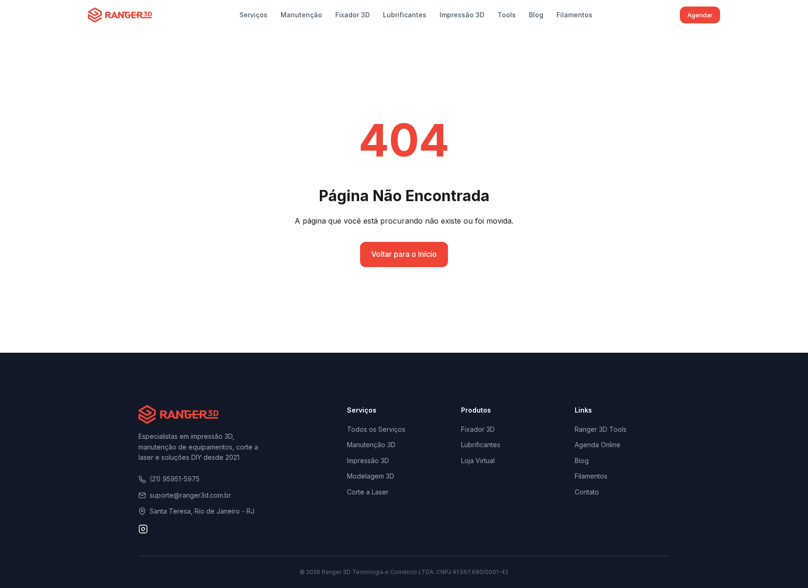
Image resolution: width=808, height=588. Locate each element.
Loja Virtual (478, 461)
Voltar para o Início (404, 254)
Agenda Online (597, 445)
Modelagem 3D (370, 476)
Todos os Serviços (376, 429)
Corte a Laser (368, 492)
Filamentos (574, 15)
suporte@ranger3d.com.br (190, 495)
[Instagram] (143, 530)
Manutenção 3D (371, 445)
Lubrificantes (404, 15)
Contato (587, 492)
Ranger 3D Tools (601, 429)
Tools (507, 15)
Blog (536, 15)
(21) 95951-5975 (175, 479)
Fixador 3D (352, 15)
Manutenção (301, 15)
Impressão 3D (462, 15)
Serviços (253, 15)
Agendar (700, 15)
